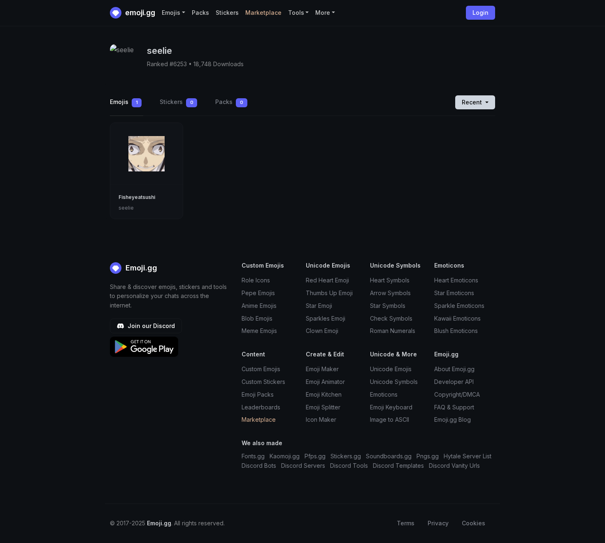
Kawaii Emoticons (457, 318)
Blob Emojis (257, 318)
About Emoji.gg (454, 368)
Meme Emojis (259, 330)
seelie (126, 208)
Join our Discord (150, 325)
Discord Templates (398, 465)
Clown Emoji (322, 330)
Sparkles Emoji (325, 318)
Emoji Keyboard (391, 407)
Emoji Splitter (323, 407)
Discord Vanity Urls (454, 465)
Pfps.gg (315, 456)
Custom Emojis (261, 368)
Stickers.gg (345, 456)
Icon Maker (321, 419)
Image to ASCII (389, 419)
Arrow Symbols (390, 292)
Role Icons (256, 280)
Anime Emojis (259, 305)
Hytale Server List (467, 456)
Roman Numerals (392, 330)
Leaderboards (261, 407)
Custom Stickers (263, 381)
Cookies (473, 523)
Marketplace (263, 12)
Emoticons (384, 394)
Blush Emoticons (456, 330)
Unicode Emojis (391, 368)
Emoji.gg (140, 267)
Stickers (227, 12)
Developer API (454, 381)
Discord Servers (303, 465)
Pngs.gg (428, 456)
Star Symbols (387, 305)
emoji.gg (139, 12)
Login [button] (480, 12)
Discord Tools (349, 465)
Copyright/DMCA (457, 394)
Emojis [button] (171, 12)
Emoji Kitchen (324, 394)
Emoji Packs (258, 394)
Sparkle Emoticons (459, 305)
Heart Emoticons (456, 280)
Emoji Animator (325, 381)
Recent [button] (473, 102)
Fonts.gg (253, 456)
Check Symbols (391, 318)
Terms (405, 523)
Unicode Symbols (394, 381)
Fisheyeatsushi (137, 197)
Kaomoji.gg (285, 456)
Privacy (438, 523)
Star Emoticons (454, 292)
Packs (200, 12)
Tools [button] (296, 12)
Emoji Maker (322, 368)
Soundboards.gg (389, 456)
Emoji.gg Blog (452, 419)
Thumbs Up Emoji (329, 292)
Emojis (124, 101)
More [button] (322, 12)
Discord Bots (259, 465)
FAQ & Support (454, 407)
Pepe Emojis (258, 292)
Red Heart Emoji (327, 280)
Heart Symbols (390, 280)
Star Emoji (319, 305)
